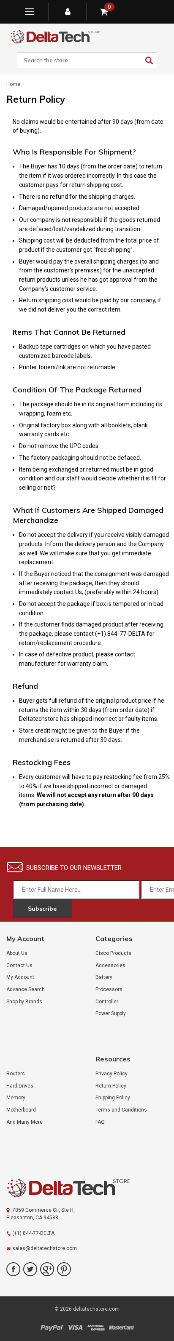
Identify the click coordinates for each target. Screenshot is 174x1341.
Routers (15, 1074)
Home (13, 84)
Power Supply (110, 1013)
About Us (16, 953)
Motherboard (21, 1110)
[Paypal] (52, 1328)
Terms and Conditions (121, 1110)
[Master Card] (121, 1328)
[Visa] (75, 1328)
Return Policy (110, 1086)
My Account (20, 977)
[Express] (96, 1328)
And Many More (24, 1122)
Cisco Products (113, 953)
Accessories (110, 965)
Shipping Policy (112, 1098)
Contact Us (19, 965)
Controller (106, 1002)
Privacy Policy (111, 1074)
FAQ (100, 1122)
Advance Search (25, 989)
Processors (108, 989)
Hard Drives (19, 1086)
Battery (103, 977)
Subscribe (42, 908)
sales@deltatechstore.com (44, 1248)
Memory (15, 1098)
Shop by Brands (24, 1002)
